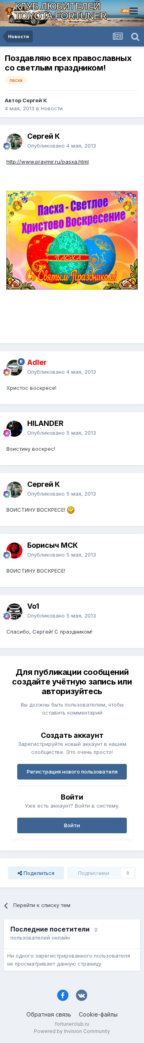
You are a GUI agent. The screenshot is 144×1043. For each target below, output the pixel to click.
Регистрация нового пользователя (72, 771)
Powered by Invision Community (72, 1031)
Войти (72, 825)
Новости (52, 108)
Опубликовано (61, 145)
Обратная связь (48, 1014)
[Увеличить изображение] (72, 240)
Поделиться (38, 873)
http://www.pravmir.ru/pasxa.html (47, 161)
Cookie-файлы (98, 1014)
